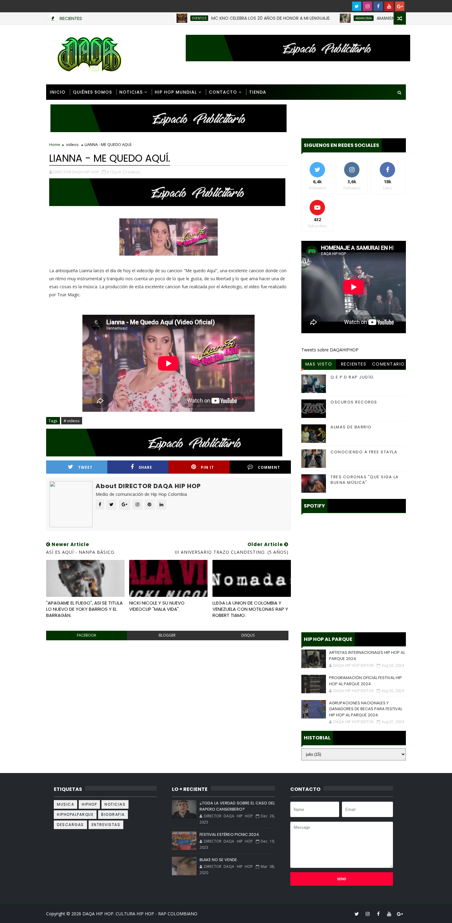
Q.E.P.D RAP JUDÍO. (353, 377)
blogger (167, 635)
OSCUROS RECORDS (354, 402)
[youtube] (389, 6)
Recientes (354, 364)
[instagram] (367, 6)
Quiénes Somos (92, 92)
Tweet (85, 467)
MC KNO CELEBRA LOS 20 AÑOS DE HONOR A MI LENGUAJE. (246, 18)
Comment (269, 467)
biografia (113, 814)
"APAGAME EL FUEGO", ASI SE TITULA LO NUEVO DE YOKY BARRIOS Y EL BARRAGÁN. (84, 609)
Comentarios (388, 365)
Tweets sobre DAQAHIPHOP (330, 350)
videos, (134, 172)
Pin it (207, 467)
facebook (86, 635)
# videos (72, 420)
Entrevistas (106, 824)
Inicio (57, 92)
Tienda (257, 92)
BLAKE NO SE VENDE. (219, 860)
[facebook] (378, 6)
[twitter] (356, 6)
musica (65, 804)
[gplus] (399, 6)
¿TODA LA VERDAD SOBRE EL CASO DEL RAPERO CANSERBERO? (237, 806)
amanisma (339, 18)
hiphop (89, 804)
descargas (70, 824)
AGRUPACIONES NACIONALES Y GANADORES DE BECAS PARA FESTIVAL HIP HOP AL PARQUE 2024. (365, 709)
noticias (115, 804)
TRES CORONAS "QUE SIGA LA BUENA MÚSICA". (365, 479)
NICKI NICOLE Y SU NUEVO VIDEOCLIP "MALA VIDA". (156, 606)
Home (54, 144)
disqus (248, 635)
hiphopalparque (75, 814)
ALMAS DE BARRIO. (352, 427)
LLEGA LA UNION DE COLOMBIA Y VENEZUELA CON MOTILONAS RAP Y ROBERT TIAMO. (250, 609)
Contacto (223, 92)
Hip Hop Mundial (176, 92)
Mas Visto (318, 364)
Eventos (174, 18)
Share (145, 467)
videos (72, 144)
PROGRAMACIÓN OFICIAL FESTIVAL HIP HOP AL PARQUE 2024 (365, 681)
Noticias (131, 92)
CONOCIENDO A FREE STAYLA (364, 452)
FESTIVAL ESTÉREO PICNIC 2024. (230, 834)
